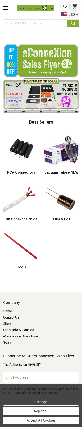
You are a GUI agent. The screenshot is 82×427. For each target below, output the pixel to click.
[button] (41, 33)
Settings (41, 402)
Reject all (41, 411)
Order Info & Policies (18, 330)
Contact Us (11, 317)
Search (8, 343)
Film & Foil (61, 219)
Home (7, 311)
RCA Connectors (21, 172)
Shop (7, 324)
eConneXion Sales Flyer (20, 336)
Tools (21, 267)
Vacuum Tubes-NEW (61, 172)
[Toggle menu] (5, 8)
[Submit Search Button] (73, 23)
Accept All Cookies (41, 420)
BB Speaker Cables (21, 219)
